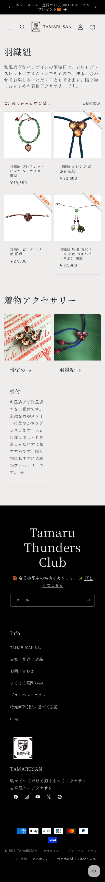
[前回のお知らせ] (9, 7)
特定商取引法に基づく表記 (34, 706)
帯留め (17, 370)
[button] (11, 27)
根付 (15, 391)
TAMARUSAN (27, 851)
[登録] (89, 600)
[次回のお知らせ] (95, 7)
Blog (14, 718)
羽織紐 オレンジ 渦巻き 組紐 (75, 168)
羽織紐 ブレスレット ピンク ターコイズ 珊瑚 (27, 171)
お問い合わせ (22, 671)
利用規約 (20, 859)
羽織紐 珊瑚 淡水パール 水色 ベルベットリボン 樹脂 (75, 254)
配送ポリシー (42, 859)
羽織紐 (67, 370)
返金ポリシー (52, 851)
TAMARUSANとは (26, 647)
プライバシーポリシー (30, 694)
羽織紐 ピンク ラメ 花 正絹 (26, 251)
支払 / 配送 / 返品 (26, 659)
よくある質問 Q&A (27, 682)
